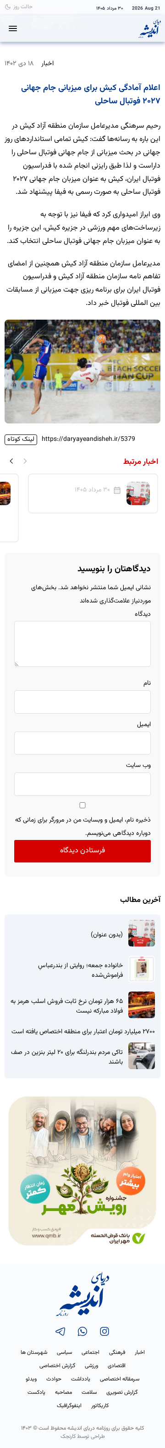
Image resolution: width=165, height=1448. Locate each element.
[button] (11, 461)
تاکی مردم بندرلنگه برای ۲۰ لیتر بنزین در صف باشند (67, 1057)
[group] (93, 493)
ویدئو (31, 1379)
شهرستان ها (34, 1352)
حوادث (53, 1379)
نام (147, 683)
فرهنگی (117, 1352)
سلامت (89, 1392)
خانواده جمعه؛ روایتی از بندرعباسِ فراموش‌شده (80, 970)
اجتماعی (90, 1352)
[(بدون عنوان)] (141, 933)
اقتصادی (117, 1366)
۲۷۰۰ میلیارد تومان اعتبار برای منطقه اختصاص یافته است (83, 1032)
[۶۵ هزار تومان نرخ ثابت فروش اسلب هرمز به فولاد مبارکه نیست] (141, 1005)
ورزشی (91, 1366)
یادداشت (80, 1379)
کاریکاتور (100, 1406)
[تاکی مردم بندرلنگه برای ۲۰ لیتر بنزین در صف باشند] (141, 1055)
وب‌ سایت (138, 766)
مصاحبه (63, 1392)
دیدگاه (143, 614)
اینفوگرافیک (69, 1406)
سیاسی (64, 1352)
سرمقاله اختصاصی (119, 1379)
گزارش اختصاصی (57, 1366)
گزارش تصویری (122, 1392)
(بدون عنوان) (107, 935)
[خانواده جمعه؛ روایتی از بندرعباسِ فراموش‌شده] (141, 969)
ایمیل (144, 725)
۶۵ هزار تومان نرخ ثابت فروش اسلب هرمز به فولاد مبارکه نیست (67, 1006)
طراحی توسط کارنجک (82, 1436)
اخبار (47, 63)
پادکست (36, 1392)
